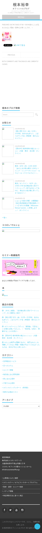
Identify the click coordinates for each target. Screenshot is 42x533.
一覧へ (4, 217)
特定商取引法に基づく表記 (13, 495)
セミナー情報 (8, 370)
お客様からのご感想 (10, 478)
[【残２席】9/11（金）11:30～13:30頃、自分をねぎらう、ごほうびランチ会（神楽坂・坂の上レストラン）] (8, 133)
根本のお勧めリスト (10, 392)
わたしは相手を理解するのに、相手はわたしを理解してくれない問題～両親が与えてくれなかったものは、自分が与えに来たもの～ (21, 344)
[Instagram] (22, 510)
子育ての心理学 (9, 383)
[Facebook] (4, 510)
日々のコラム (8, 365)
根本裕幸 (21, 4)
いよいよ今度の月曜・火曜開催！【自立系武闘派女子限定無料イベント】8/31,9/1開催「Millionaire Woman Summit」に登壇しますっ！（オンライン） (27, 205)
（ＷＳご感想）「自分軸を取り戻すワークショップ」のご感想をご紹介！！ (20, 311)
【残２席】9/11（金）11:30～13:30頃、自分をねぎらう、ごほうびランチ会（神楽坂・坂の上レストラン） (21, 319)
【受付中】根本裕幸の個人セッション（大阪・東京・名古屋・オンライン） (27, 150)
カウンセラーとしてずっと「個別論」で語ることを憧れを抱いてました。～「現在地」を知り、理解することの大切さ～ (21, 328)
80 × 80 (24, 25)
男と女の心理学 (9, 379)
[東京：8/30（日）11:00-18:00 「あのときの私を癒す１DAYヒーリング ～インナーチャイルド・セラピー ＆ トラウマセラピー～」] (8, 168)
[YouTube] (16, 510)
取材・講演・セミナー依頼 (13, 487)
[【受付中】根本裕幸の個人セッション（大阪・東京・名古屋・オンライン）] (8, 151)
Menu (21, 17)
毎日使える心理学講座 (11, 374)
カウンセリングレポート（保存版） (16, 387)
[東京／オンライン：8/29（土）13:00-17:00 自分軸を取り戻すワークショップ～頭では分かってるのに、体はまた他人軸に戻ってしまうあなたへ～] (8, 186)
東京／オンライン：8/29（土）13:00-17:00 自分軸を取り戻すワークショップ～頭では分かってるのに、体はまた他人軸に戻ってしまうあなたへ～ (27, 188)
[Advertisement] (21, 84)
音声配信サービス (9, 361)
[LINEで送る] (19, 45)
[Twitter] (10, 510)
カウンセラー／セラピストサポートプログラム (20, 482)
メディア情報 (8, 491)
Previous (11, 55)
